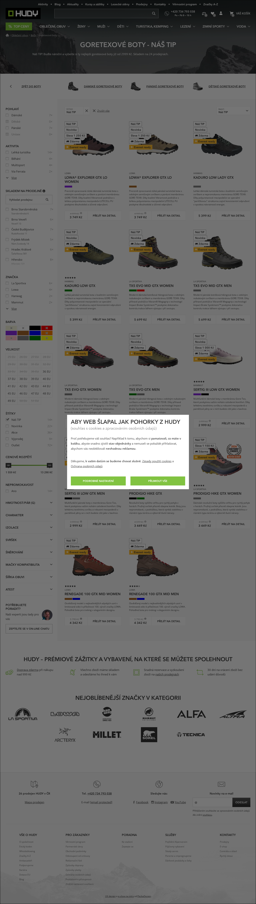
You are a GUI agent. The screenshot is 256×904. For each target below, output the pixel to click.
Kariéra (23, 870)
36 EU (46, 372)
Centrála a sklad (228, 851)
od (8, 465)
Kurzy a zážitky (94, 4)
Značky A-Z (210, 4)
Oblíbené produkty (212, 13)
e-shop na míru (126, 896)
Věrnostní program (184, 4)
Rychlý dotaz (226, 856)
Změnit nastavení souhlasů (80, 884)
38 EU (23, 379)
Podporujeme (26, 865)
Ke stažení (127, 842)
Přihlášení (221, 13)
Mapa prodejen (34, 802)
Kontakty (160, 4)
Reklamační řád (74, 860)
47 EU (35, 394)
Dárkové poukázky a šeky (178, 860)
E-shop (223, 846)
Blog (58, 4)
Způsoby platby (73, 870)
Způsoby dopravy (74, 865)
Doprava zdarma (27, 670)
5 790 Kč (73, 619)
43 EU (35, 386)
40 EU (46, 379)
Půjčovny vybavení (174, 846)
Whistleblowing (27, 851)
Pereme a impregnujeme (178, 856)
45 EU (11, 394)
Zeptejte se (127, 846)
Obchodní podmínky (76, 851)
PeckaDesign (144, 896)
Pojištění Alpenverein (176, 842)
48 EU (46, 394)
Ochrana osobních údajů (87, 466)
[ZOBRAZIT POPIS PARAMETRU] (44, 191)
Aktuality (73, 4)
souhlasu (207, 815)
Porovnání (204, 13)
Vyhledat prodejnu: (21, 199)
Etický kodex (25, 846)
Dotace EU (24, 874)
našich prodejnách (167, 674)
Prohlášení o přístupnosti (78, 879)
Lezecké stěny (120, 4)
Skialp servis (171, 851)
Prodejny (142, 4)
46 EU (23, 394)
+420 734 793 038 (99, 793)
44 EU (46, 386)
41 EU (11, 386)
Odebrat (86, 111)
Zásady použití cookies (156, 461)
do (49, 465)
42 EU (23, 386)
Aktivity (43, 4)
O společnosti (26, 842)
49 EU (11, 401)
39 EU (35, 379)
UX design (110, 896)
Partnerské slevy (74, 846)
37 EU (11, 379)
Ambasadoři (25, 860)
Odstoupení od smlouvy (78, 856)
